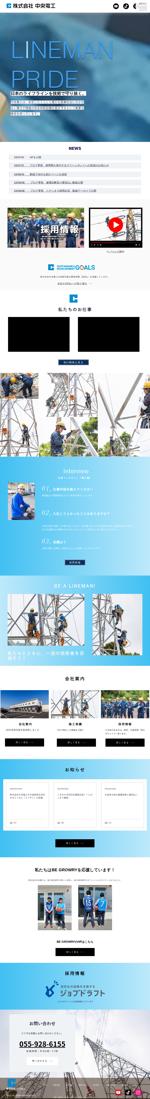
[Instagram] (138, 1092)
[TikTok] (126, 6)
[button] (143, 8)
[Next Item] (145, 414)
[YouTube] (116, 6)
